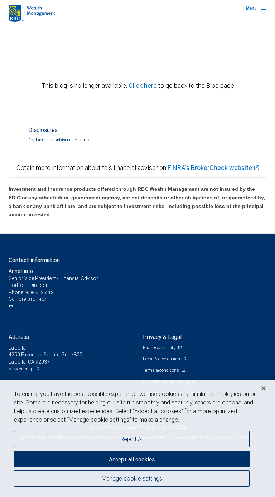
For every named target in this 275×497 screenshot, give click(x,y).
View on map (21, 369)
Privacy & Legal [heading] (162, 336)
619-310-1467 (33, 299)
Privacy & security (159, 348)
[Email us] (12, 306)
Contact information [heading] (34, 260)
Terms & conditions (161, 370)
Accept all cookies (132, 459)
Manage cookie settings (132, 478)
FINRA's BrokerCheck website (210, 168)
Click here (143, 85)
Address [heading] (19, 336)
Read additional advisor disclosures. (59, 139)
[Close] (263, 388)
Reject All (132, 438)
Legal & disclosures (162, 359)
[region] (137, 438)
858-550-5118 (39, 292)
